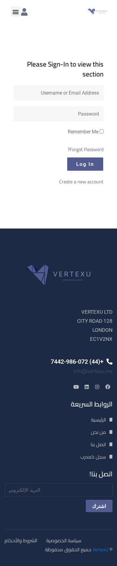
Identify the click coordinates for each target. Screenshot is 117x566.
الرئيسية (98, 419)
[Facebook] (107, 387)
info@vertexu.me (92, 371)
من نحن (98, 432)
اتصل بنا (98, 444)
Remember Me (84, 132)
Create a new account (81, 181)
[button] (16, 12)
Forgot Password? (86, 149)
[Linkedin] (87, 387)
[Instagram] (97, 387)
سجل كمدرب (93, 456)
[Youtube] (76, 387)
